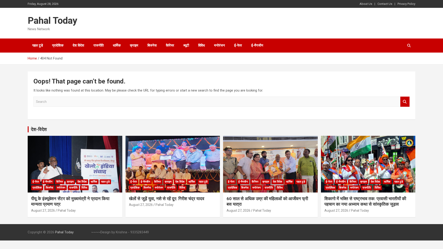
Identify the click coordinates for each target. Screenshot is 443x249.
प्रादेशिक (57, 45)
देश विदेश (78, 45)
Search (405, 102)
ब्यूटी (186, 45)
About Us (365, 4)
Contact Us (384, 4)
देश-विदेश (39, 129)
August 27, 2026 (43, 210)
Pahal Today (52, 20)
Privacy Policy (406, 4)
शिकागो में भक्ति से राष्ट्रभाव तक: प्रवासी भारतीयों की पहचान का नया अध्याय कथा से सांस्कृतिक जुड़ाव (365, 201)
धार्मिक (117, 45)
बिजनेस (152, 45)
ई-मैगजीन (257, 45)
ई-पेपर (238, 45)
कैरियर (170, 45)
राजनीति (98, 45)
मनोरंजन (219, 45)
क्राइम (134, 45)
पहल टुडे (37, 45)
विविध (201, 45)
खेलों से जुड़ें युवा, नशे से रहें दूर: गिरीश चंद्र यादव (166, 198)
